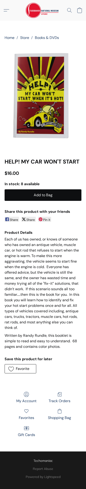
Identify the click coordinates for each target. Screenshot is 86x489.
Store (24, 37)
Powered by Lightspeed (43, 477)
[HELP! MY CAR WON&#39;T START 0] (43, 98)
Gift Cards (26, 434)
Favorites (26, 417)
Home (9, 37)
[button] (43, 10)
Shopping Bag (59, 417)
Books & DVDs (47, 37)
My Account (26, 400)
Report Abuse (43, 469)
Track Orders (59, 400)
